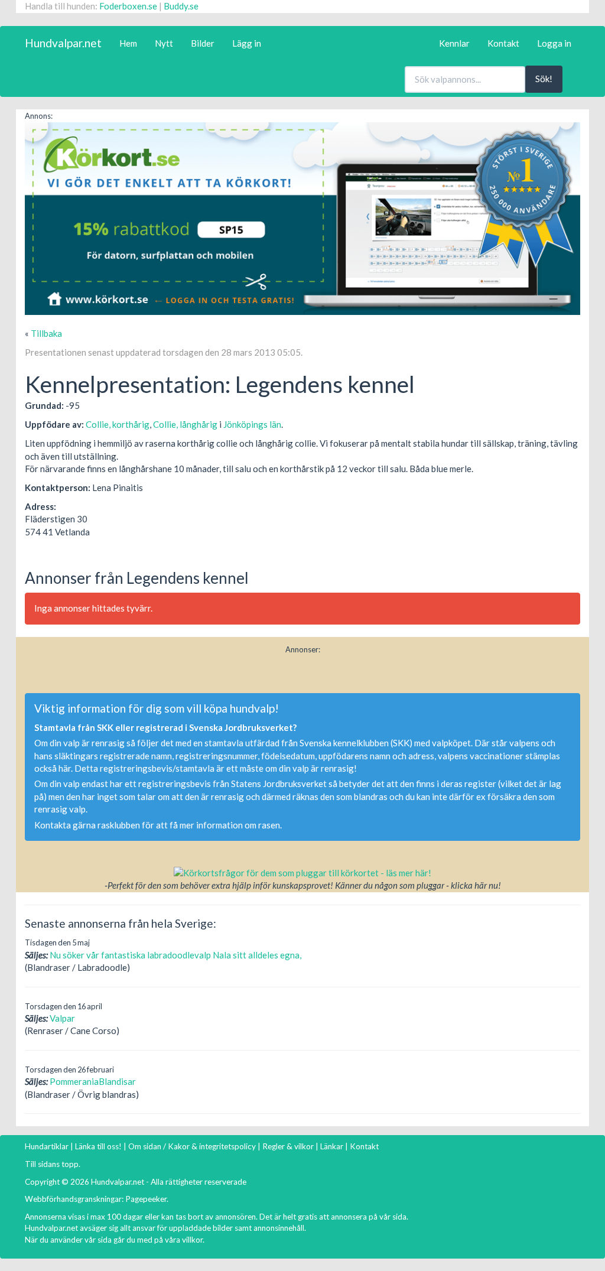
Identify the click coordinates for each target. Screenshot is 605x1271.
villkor (192, 1239)
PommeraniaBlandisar (93, 1081)
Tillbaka (46, 333)
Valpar (62, 1018)
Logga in (554, 43)
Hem (128, 43)
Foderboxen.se (128, 6)
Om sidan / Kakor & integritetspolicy (192, 1146)
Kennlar (454, 43)
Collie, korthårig (117, 424)
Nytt (164, 43)
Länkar (331, 1146)
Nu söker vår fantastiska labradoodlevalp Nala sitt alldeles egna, (175, 955)
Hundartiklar (47, 1146)
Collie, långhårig (185, 424)
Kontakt (503, 43)
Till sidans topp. (52, 1164)
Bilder (202, 43)
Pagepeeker (146, 1199)
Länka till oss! (98, 1146)
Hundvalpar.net (63, 43)
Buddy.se (181, 6)
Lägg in (246, 43)
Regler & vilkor (288, 1146)
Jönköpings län (252, 424)
